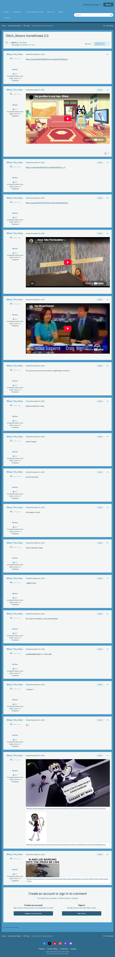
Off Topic (31, 45)
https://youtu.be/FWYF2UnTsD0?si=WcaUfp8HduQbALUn (47, 203)
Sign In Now (82, 913)
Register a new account (33, 913)
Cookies (73, 949)
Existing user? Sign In (91, 5)
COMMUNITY (17, 12)
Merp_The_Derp (20, 42)
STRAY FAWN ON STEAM (34, 12)
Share (88, 44)
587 (15, 74)
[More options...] (107, 54)
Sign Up (108, 4)
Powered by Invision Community (57, 954)
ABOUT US (51, 12)
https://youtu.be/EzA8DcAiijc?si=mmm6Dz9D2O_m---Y (45, 167)
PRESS (61, 12)
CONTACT (7, 18)
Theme (41, 949)
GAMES (6, 12)
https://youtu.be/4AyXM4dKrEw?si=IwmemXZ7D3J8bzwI (47, 59)
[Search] (110, 15)
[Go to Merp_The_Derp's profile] (8, 43)
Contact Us (64, 949)
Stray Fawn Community (15, 4)
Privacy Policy (52, 949)
